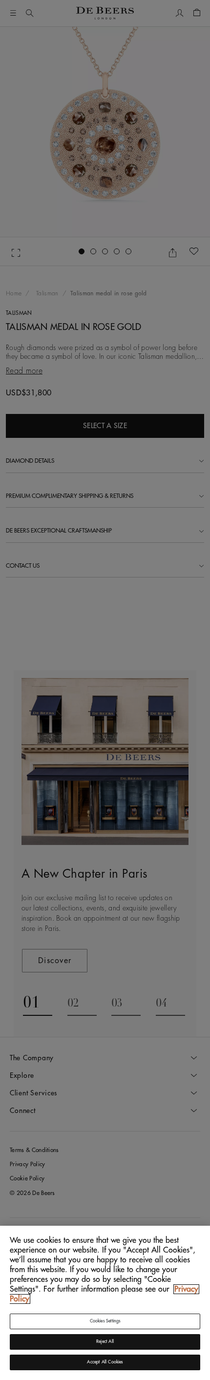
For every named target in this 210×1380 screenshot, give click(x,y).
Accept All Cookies (105, 1362)
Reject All (105, 1341)
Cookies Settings (105, 1321)
